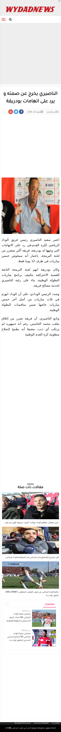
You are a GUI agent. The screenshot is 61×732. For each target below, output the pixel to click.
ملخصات (49, 604)
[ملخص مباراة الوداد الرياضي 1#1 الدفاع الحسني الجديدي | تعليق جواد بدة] (44, 638)
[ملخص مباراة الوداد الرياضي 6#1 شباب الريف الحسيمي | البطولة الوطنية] (44, 618)
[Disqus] (30, 443)
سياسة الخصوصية (23, 723)
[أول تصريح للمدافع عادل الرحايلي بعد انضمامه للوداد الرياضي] (30, 528)
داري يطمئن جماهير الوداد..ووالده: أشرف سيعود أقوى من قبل (32, 523)
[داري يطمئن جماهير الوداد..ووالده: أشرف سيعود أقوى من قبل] (30, 493)
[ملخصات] (7, 604)
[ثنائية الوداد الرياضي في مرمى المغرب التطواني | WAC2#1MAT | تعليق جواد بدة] (30, 563)
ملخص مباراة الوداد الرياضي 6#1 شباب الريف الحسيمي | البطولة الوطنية (18, 617)
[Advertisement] (30, 53)
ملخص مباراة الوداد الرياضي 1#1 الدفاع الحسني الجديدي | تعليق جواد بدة (18, 637)
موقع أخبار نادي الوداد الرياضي (23, 728)
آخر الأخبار (51, 112)
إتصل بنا (55, 723)
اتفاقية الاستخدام (41, 723)
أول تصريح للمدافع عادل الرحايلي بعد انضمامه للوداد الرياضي (32, 558)
